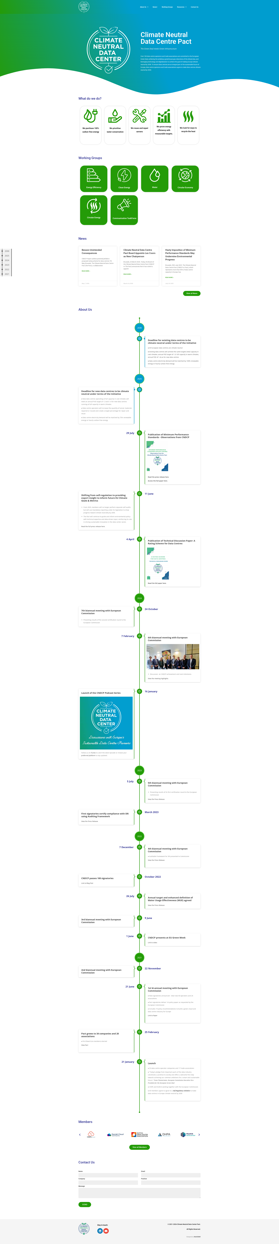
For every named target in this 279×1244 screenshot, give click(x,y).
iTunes (93, 753)
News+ (155, 7)
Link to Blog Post (87, 883)
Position (144, 1179)
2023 (7, 265)
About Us (143, 7)
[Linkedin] (100, 1231)
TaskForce (131, 218)
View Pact (84, 1045)
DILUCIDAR (197, 1237)
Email (143, 1171)
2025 (7, 255)
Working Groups (167, 7)
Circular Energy (93, 217)
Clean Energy (124, 187)
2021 (7, 274)
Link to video (152, 942)
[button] (79, 1134)
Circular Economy (185, 187)
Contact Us (194, 7)
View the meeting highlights (158, 678)
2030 (7, 251)
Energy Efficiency (93, 187)
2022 (7, 269)
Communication (120, 218)
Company (81, 1179)
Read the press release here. (158, 477)
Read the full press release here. (93, 526)
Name (80, 1171)
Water (154, 187)
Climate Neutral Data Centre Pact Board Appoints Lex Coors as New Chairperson (139, 253)
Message (81, 1186)
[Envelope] (106, 1231)
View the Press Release (156, 799)
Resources (180, 7)
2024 (7, 260)
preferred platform (88, 755)
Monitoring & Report (155, 216)
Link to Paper (152, 1015)
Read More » (86, 271)
